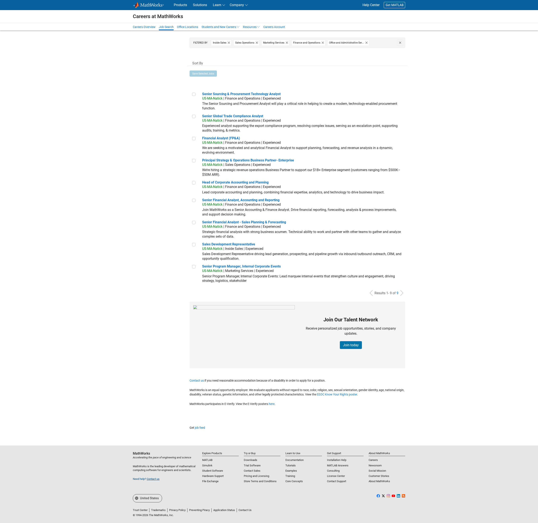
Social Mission (377, 470)
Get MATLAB (395, 5)
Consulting (333, 470)
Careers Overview (144, 27)
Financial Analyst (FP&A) (221, 138)
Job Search (166, 27)
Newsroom (375, 465)
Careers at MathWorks (158, 16)
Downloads (250, 460)
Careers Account (274, 27)
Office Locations (187, 27)
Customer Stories (379, 476)
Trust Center (140, 510)
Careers (373, 460)
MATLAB (207, 460)
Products (180, 5)
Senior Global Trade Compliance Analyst (232, 116)
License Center (336, 476)
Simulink (207, 465)
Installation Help (336, 460)
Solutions (200, 5)
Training (290, 476)
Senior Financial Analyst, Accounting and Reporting (241, 200)
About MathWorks (379, 481)
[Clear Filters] (400, 43)
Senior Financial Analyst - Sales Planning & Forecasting (244, 222)
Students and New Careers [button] (219, 27)
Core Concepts (294, 481)
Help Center (371, 5)
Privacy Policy (177, 510)
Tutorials (290, 465)
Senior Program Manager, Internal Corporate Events (241, 266)
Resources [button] (250, 27)
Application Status (224, 510)
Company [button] (237, 5)
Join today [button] (351, 345)
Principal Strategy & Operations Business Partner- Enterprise (248, 160)
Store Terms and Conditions (260, 481)
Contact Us (245, 510)
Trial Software (252, 465)
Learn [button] (217, 5)
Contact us (197, 380)
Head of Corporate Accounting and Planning (235, 182)
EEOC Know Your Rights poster (337, 394)
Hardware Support (213, 476)
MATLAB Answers (337, 465)
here (271, 404)
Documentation (294, 460)
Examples (291, 470)
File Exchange (210, 481)
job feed (200, 427)
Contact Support (336, 481)
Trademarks (158, 510)
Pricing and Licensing (256, 476)
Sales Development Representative (228, 244)
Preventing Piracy (199, 510)
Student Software (212, 470)
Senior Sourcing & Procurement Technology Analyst (241, 94)
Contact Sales (252, 470)
